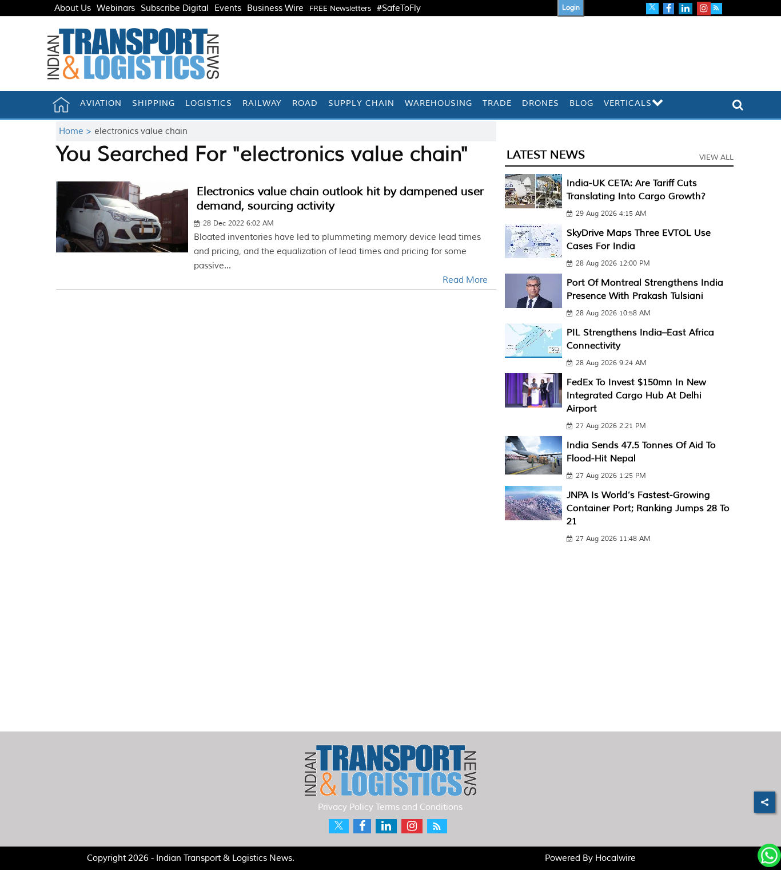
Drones (540, 103)
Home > (76, 131)
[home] (61, 104)
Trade (497, 103)
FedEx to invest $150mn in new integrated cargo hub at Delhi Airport (636, 395)
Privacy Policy (345, 807)
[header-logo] (133, 53)
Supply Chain (361, 103)
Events (227, 8)
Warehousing (438, 103)
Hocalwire (615, 858)
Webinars (116, 8)
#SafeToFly (399, 8)
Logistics (208, 103)
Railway (262, 103)
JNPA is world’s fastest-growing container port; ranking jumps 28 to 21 (648, 508)
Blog (581, 103)
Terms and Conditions (419, 807)
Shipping (153, 103)
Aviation (101, 103)
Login (571, 7)
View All (716, 157)
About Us (72, 8)
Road (305, 103)
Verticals (628, 103)
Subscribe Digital (175, 8)
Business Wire (275, 8)
